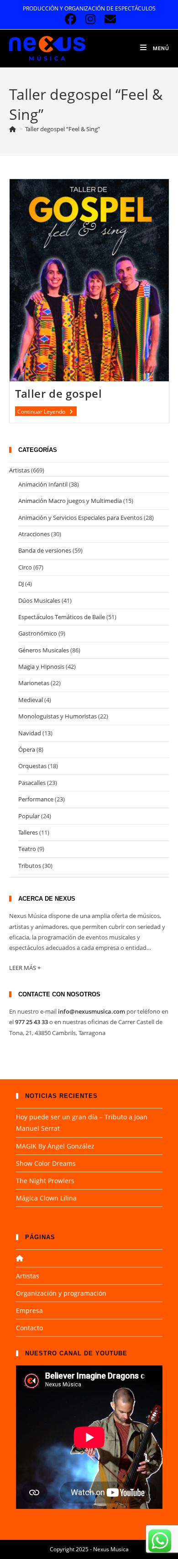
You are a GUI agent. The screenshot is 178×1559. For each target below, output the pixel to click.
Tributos (29, 866)
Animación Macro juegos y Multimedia (70, 501)
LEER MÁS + (25, 968)
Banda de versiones (44, 550)
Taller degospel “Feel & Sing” (62, 129)
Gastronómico (37, 633)
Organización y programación (61, 1293)
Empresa (29, 1310)
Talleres (28, 832)
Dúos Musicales (39, 600)
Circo (25, 567)
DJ (21, 583)
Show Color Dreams (46, 1163)
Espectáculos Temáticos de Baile (61, 617)
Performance (35, 799)
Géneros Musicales (43, 650)
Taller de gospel (58, 393)
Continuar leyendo (47, 411)
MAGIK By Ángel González (55, 1146)
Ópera (26, 749)
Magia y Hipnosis (41, 666)
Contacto (29, 1327)
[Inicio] (12, 129)
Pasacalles (32, 783)
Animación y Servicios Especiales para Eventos (80, 517)
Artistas (19, 470)
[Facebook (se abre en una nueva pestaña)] (70, 19)
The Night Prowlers (45, 1180)
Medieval (30, 700)
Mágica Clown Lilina (46, 1198)
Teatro (27, 849)
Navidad (29, 733)
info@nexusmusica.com (91, 1011)
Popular (29, 816)
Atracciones (34, 534)
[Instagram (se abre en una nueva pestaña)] (90, 19)
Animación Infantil (43, 484)
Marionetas (33, 683)
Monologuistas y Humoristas (57, 716)
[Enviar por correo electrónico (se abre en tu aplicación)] (108, 19)
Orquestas (32, 766)
